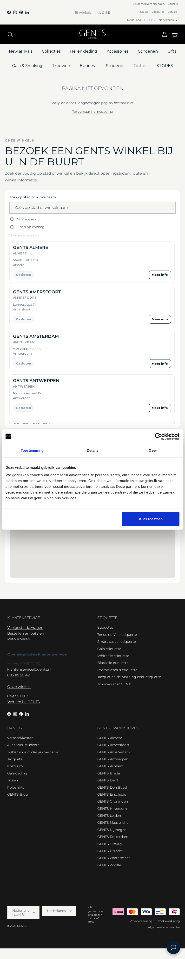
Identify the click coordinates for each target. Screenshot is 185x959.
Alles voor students (23, 745)
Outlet (140, 65)
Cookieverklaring (169, 921)
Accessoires (117, 51)
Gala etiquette (109, 649)
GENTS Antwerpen (112, 759)
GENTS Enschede (111, 794)
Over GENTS (18, 696)
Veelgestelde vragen (25, 627)
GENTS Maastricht (112, 822)
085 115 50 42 (18, 675)
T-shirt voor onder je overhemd (33, 752)
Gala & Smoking (27, 65)
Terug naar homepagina (92, 111)
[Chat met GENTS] (173, 947)
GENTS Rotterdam (112, 837)
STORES (165, 65)
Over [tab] (153, 450)
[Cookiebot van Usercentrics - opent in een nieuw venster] (158, 436)
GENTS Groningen (112, 801)
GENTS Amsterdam (113, 752)
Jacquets (14, 759)
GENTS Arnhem (110, 766)
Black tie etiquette (112, 663)
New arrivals (20, 51)
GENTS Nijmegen (111, 830)
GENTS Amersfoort (113, 745)
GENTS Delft (107, 780)
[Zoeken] (10, 34)
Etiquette (105, 627)
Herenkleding (83, 51)
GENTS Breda (108, 773)
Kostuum (15, 766)
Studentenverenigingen (149, 4)
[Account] (163, 34)
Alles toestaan (151, 519)
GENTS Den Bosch (112, 787)
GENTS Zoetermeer (113, 858)
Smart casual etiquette (116, 641)
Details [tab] (93, 450)
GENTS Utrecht (110, 851)
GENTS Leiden (109, 815)
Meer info (160, 275)
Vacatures (158, 11)
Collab (144, 11)
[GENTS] (92, 34)
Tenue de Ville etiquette (117, 634)
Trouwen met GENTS (114, 684)
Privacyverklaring (141, 921)
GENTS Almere (109, 738)
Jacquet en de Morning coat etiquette (129, 677)
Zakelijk (173, 4)
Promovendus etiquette (117, 670)
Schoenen (148, 51)
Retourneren (18, 639)
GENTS (21, 926)
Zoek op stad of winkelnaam (32, 197)
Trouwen (61, 65)
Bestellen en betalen (25, 633)
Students (115, 65)
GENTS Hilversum (112, 808)
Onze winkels (19, 686)
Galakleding (17, 773)
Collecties (51, 51)
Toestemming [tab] (32, 450)
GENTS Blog (17, 794)
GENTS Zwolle (109, 865)
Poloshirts (15, 787)
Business (88, 65)
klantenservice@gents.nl (29, 669)
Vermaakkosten (20, 738)
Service (172, 11)
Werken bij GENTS (23, 701)
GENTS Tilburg (109, 844)
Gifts (171, 51)
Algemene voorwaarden (164, 927)
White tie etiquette (113, 656)
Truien (12, 780)
